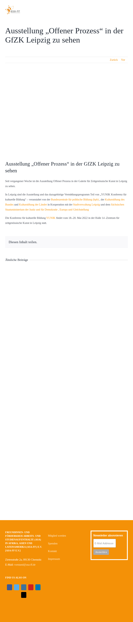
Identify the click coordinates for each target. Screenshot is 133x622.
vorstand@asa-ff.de (25, 564)
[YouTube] (30, 587)
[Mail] (23, 595)
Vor (123, 59)
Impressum (54, 558)
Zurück (114, 59)
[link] (75, 199)
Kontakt (52, 551)
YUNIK (50, 217)
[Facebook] (9, 587)
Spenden (52, 543)
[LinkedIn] (38, 587)
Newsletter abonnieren (108, 535)
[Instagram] (23, 587)
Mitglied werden (57, 535)
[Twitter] (16, 587)
